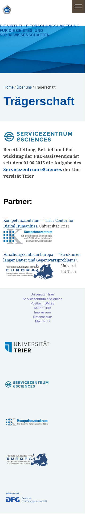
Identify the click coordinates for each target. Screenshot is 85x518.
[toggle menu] (78, 6)
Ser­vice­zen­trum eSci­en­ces (32, 169)
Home (9, 87)
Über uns (24, 87)
